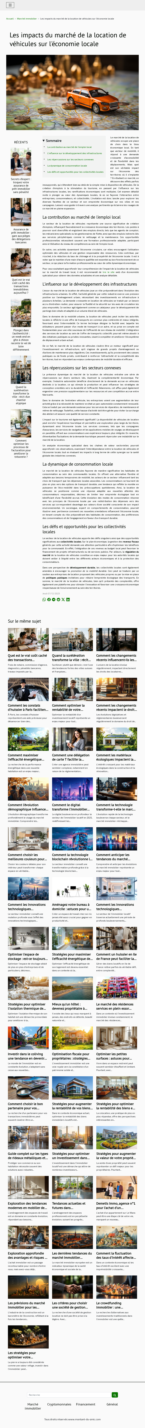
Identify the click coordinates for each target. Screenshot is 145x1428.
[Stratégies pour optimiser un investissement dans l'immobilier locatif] (72, 1137)
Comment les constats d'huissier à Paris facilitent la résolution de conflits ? (27, 709)
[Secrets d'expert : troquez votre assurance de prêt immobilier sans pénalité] (21, 161)
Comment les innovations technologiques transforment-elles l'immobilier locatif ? (115, 911)
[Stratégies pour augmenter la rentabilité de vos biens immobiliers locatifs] (72, 1087)
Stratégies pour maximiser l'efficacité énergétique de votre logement (71, 958)
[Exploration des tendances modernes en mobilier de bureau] (28, 1187)
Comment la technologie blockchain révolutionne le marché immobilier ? (72, 859)
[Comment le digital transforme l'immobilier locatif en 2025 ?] (72, 788)
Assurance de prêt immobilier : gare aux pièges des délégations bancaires (21, 236)
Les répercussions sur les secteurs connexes (70, 159)
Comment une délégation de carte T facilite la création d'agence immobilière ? (70, 761)
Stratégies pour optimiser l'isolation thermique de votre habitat (26, 1008)
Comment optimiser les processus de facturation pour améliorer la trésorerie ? (21, 448)
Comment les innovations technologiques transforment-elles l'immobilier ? (27, 911)
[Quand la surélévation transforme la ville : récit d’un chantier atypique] (21, 369)
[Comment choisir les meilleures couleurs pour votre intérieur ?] (28, 838)
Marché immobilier (27, 18)
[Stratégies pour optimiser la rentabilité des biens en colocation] (116, 1087)
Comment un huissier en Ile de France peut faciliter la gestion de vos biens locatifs (116, 960)
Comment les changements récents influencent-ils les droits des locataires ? (116, 659)
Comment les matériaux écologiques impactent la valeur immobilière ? (114, 759)
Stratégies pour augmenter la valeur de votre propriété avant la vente (116, 1157)
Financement (85, 1404)
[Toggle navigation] (10, 5)
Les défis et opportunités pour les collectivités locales (75, 171)
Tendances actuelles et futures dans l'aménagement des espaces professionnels (72, 1209)
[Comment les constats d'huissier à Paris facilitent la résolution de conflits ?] (28, 689)
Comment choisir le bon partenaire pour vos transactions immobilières (27, 1108)
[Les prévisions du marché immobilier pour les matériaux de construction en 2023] (28, 1286)
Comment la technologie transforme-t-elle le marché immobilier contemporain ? (116, 809)
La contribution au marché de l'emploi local (69, 147)
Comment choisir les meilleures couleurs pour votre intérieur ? (26, 859)
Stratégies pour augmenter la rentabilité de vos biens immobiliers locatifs (72, 1108)
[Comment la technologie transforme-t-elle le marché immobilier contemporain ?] (116, 788)
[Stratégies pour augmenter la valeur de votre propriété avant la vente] (116, 1137)
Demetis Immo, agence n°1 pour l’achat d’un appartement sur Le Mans (115, 1207)
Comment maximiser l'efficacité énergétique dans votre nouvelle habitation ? (25, 761)
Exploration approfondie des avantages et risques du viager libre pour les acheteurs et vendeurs (28, 1259)
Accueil (10, 18)
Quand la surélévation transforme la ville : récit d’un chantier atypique (21, 395)
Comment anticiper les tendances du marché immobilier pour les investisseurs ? (112, 861)
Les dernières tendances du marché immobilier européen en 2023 (72, 1257)
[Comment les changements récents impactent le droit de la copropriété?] (116, 689)
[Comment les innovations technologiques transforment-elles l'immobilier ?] (28, 888)
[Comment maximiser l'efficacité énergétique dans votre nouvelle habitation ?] (28, 739)
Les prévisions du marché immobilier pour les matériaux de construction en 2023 (27, 1309)
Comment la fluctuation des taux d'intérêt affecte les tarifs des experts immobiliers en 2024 (114, 1259)
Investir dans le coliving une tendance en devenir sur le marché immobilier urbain (26, 1060)
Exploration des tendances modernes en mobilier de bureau (27, 1207)
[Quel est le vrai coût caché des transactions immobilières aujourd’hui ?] (21, 262)
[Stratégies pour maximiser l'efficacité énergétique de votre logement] (72, 938)
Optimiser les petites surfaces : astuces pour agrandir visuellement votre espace (112, 1060)
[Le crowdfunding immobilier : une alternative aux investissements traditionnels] (116, 1286)
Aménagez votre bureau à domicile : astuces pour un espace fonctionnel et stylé (72, 908)
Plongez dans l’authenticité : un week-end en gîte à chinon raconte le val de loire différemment (21, 339)
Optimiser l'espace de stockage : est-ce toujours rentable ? (26, 958)
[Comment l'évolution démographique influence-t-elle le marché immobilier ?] (28, 788)
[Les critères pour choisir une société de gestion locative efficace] (72, 1286)
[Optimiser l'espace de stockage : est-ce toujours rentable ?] (28, 938)
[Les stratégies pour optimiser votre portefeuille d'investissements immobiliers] (28, 1336)
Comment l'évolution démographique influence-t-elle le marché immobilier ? (28, 811)
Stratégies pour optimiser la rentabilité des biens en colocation (115, 1108)
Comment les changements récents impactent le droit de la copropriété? (116, 709)
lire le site (108, 272)
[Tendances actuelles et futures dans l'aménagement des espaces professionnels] (72, 1187)
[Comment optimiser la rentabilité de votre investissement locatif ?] (72, 689)
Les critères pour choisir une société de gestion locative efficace (69, 1307)
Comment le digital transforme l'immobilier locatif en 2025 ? (69, 809)
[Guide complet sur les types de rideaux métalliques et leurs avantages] (28, 1137)
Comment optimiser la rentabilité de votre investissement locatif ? (69, 709)
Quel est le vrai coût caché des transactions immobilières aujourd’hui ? (21, 286)
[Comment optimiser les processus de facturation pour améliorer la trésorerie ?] (21, 423)
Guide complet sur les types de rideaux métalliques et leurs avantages (28, 1157)
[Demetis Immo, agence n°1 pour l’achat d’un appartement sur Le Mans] (116, 1187)
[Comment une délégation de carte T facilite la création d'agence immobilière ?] (72, 739)
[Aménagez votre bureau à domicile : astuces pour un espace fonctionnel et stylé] (72, 888)
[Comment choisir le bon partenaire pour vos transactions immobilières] (28, 1087)
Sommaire (53, 140)
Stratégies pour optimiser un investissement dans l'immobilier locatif (70, 1157)
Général (112, 1404)
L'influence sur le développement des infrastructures (74, 153)
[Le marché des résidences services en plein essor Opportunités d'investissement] (116, 987)
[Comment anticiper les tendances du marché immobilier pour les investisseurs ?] (116, 838)
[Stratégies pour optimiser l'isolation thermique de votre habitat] (28, 987)
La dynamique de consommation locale (67, 165)
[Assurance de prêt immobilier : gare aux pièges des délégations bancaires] (21, 211)
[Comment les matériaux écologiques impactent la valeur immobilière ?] (116, 739)
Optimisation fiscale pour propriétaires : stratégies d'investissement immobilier (70, 1060)
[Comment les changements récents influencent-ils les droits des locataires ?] (116, 639)
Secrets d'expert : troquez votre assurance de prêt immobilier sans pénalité (21, 185)
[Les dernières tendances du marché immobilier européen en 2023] (72, 1237)
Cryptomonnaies (59, 1404)
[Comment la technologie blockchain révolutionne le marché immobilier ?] (72, 838)
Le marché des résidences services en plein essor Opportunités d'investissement (114, 1010)
